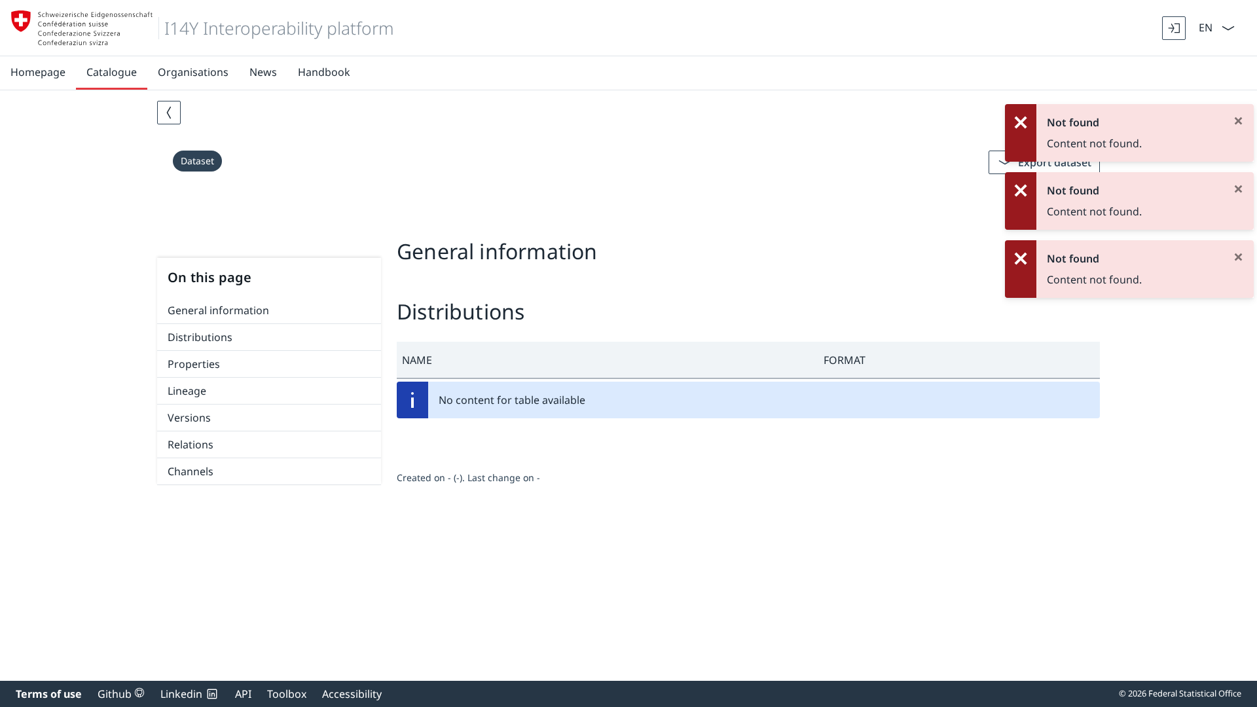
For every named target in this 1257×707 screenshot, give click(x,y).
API (243, 694)
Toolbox (286, 694)
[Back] (169, 112)
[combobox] (1204, 26)
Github (121, 694)
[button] (607, 360)
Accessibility (352, 694)
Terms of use (49, 694)
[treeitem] (269, 310)
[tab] (628, 221)
